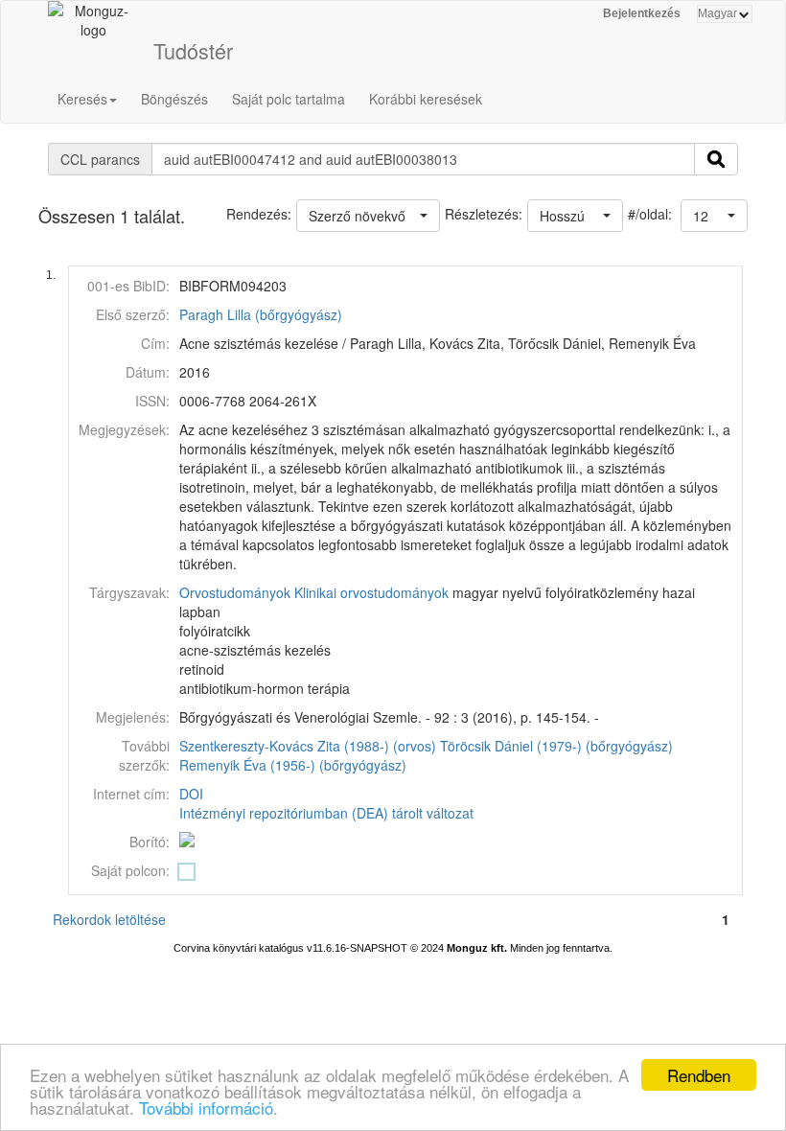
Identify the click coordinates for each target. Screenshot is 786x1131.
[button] (714, 215)
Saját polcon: (130, 870)
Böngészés (174, 98)
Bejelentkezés (642, 13)
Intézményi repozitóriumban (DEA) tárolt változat (326, 812)
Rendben (698, 1075)
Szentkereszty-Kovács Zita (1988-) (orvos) (307, 745)
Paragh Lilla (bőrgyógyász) (260, 314)
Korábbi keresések (425, 98)
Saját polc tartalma (288, 98)
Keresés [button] (82, 98)
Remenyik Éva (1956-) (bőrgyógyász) (292, 764)
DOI (191, 793)
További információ (206, 1107)
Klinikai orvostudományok (371, 592)
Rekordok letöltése (109, 919)
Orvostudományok (234, 592)
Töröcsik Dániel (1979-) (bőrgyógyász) (556, 745)
